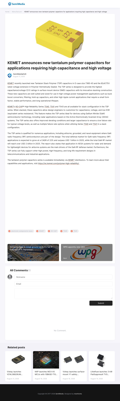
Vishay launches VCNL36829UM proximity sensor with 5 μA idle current (17, 373)
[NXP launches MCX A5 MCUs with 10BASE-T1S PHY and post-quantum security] (46, 360)
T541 (52, 106)
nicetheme (78, 394)
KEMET (11, 83)
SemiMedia (60, 394)
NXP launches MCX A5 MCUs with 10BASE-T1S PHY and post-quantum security (45, 373)
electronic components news (22, 231)
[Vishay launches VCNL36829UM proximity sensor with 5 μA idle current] (18, 360)
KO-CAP (19, 106)
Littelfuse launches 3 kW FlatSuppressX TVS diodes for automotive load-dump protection (101, 373)
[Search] (107, 4)
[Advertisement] (60, 200)
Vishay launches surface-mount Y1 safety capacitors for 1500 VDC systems (74, 373)
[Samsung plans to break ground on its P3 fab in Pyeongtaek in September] (33, 252)
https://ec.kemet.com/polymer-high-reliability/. (58, 163)
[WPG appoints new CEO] (86, 252)
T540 (46, 106)
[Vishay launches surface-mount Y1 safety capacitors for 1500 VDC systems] (74, 360)
